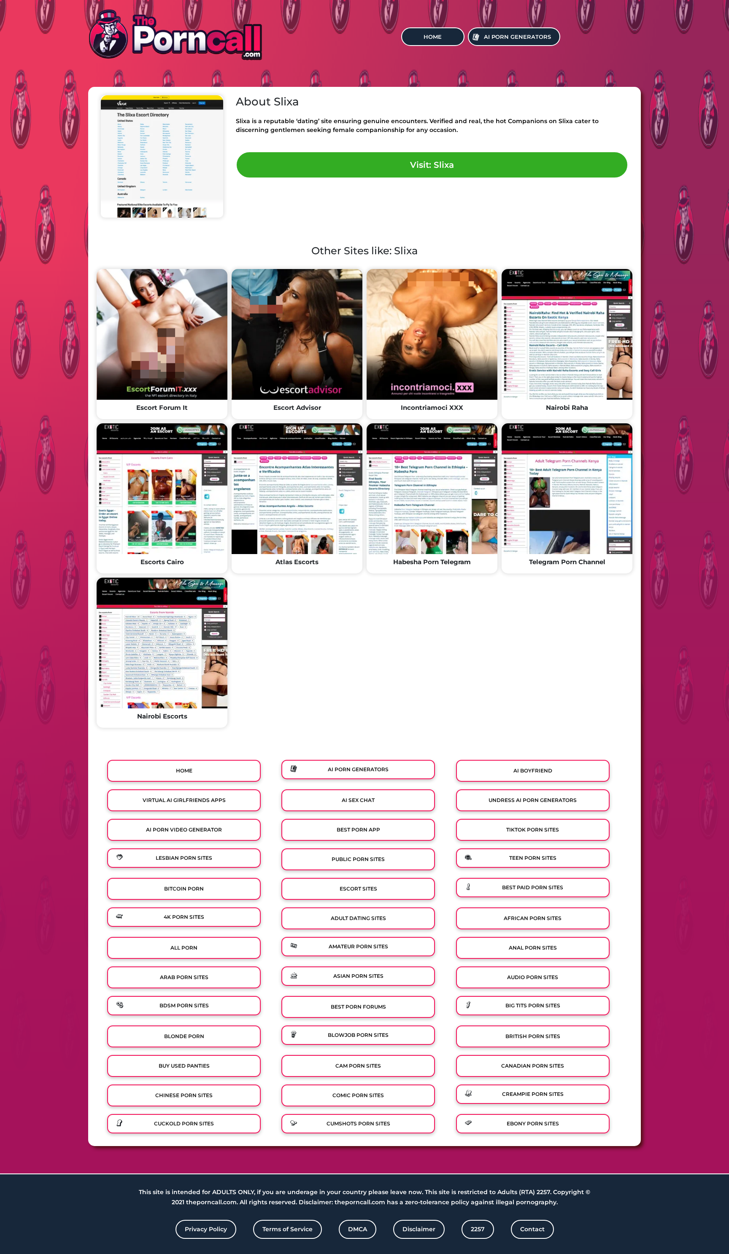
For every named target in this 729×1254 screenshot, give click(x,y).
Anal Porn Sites (533, 948)
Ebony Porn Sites (533, 1123)
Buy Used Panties (184, 1066)
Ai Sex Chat (358, 800)
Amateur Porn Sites (358, 946)
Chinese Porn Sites (184, 1095)
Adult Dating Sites (358, 918)
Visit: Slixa (432, 165)
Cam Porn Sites (358, 1066)
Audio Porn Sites (532, 977)
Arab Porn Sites (184, 977)
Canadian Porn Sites (532, 1066)
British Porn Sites (532, 1036)
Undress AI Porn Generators (533, 800)
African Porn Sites (533, 918)
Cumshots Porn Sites (358, 1123)
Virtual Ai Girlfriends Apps (184, 800)
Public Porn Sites (358, 859)
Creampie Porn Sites (533, 1094)
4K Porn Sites (184, 917)
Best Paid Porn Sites (532, 887)
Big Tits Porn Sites (532, 1005)
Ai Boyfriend (532, 770)
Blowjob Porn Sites (358, 1035)
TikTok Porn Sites (532, 829)
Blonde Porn (184, 1036)
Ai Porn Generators (517, 36)
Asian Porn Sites (358, 976)
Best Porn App (358, 829)
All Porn (183, 948)
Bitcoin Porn (184, 888)
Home (433, 36)
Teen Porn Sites (532, 858)
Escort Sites (358, 888)
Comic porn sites (358, 1095)
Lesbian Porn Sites (184, 858)
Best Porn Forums (358, 1007)
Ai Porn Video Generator (184, 829)
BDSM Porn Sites (184, 1005)
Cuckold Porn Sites (184, 1123)
